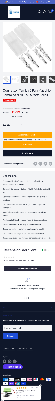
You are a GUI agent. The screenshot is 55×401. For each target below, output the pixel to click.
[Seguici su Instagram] (9, 361)
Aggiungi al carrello (27, 135)
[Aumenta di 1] (29, 125)
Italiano (6, 349)
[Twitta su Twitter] (45, 164)
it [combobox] (46, 250)
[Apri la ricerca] (39, 11)
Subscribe (27, 144)
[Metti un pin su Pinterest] (40, 164)
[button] (16, 109)
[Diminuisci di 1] (15, 125)
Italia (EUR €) (22, 349)
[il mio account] (44, 11)
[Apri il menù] (4, 12)
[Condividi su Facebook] (35, 164)
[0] (50, 11)
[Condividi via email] (50, 164)
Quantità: (6, 125)
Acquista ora (27, 153)
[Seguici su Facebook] (4, 361)
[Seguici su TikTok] (15, 361)
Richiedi (10, 336)
